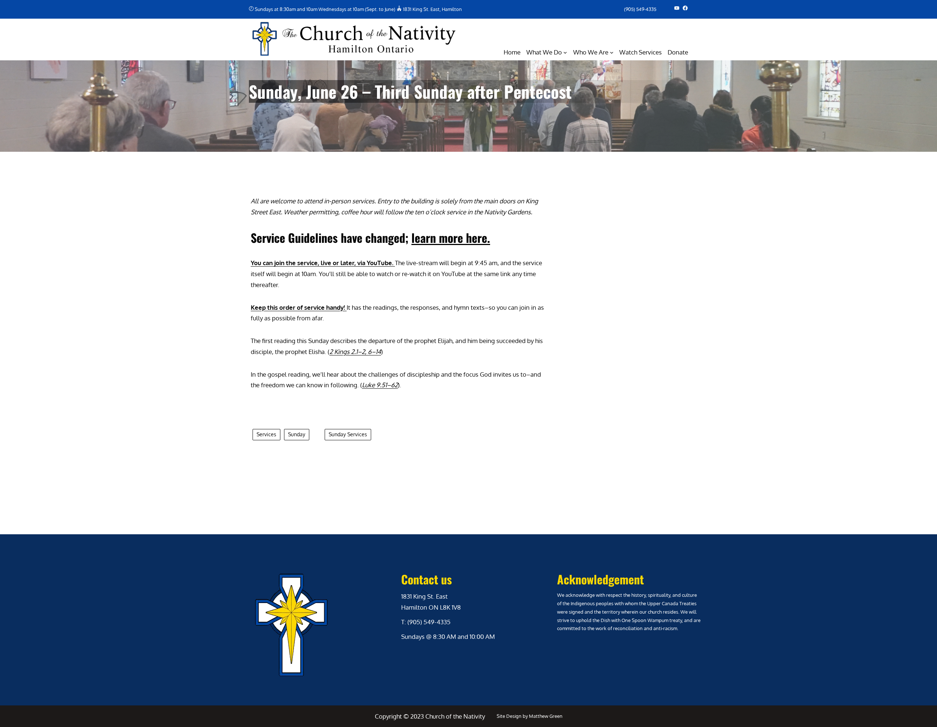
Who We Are (590, 52)
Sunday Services (348, 434)
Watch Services (640, 52)
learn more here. (450, 237)
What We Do (544, 52)
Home (512, 52)
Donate (678, 52)
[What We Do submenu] (565, 52)
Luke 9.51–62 (380, 385)
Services (266, 434)
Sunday (296, 434)
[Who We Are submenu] (611, 52)
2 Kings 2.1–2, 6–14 (355, 351)
